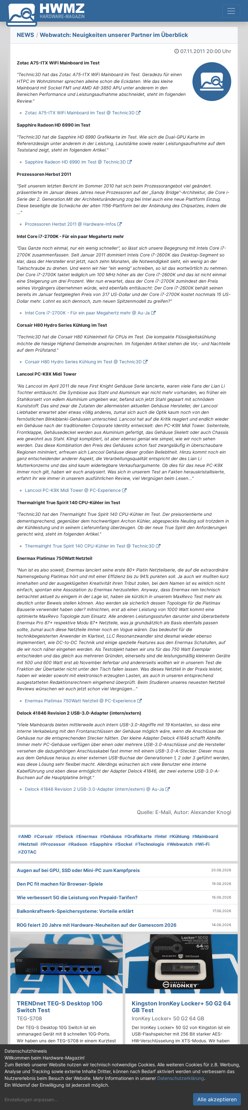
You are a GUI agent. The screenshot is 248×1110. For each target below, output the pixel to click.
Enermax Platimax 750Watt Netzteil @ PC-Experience (80, 700)
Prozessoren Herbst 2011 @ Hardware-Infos (70, 224)
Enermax (87, 836)
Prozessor (53, 844)
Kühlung (179, 836)
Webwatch (179, 844)
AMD (24, 836)
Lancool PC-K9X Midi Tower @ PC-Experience (73, 490)
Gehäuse (111, 836)
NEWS (25, 34)
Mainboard (205, 836)
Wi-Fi (202, 844)
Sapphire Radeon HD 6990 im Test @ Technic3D (75, 161)
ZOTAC (27, 852)
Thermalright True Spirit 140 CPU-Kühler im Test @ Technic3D (90, 546)
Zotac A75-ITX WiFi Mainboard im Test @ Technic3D (80, 112)
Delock (64, 836)
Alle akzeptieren (217, 1099)
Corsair (43, 836)
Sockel (123, 844)
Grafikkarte (138, 836)
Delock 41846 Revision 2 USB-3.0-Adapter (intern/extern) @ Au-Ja (94, 789)
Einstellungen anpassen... (31, 1099)
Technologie (149, 844)
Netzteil (28, 844)
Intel (160, 836)
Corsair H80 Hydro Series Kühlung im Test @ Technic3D (83, 361)
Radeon (77, 844)
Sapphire (101, 844)
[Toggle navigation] (231, 11)
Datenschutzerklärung (180, 1078)
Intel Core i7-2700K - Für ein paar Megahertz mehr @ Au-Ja (87, 312)
